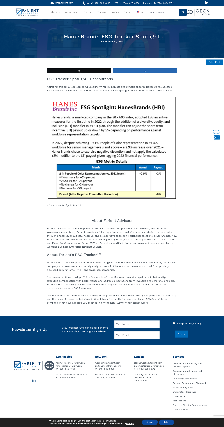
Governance (179, 396)
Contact (128, 12)
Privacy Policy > (194, 323)
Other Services (180, 409)
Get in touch (216, 131)
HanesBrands (154, 86)
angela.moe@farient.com (108, 366)
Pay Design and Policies (185, 378)
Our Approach (72, 12)
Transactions (179, 400)
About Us (55, 12)
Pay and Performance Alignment (189, 383)
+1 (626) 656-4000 (100, 3)
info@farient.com (64, 3)
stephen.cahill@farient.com (148, 363)
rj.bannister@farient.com (107, 363)
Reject (167, 422)
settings (130, 423)
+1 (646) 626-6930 (130, 3)
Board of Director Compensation (190, 405)
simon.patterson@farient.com (149, 366)
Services (88, 12)
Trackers (101, 12)
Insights (115, 12)
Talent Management (183, 387)
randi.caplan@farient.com (69, 366)
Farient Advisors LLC (59, 228)
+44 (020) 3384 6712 (163, 3)
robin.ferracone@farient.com (70, 363)
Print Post (214, 62)
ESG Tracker (164, 90)
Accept (149, 422)
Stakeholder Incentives (184, 392)
